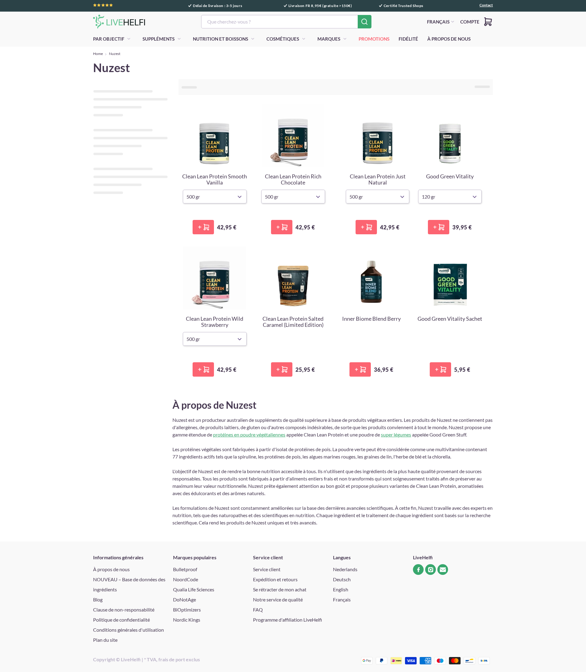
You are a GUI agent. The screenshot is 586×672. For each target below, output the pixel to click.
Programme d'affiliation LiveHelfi (287, 620)
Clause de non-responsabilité (123, 609)
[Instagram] (430, 569)
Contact (486, 5)
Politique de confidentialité (121, 620)
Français (342, 599)
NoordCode (185, 579)
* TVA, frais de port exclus (172, 659)
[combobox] (286, 21)
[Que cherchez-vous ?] (364, 21)
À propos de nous (111, 569)
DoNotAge (184, 599)
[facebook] (418, 569)
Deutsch (342, 579)
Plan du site (105, 640)
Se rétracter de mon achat (279, 589)
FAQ (258, 609)
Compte (469, 21)
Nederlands (345, 569)
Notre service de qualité (278, 599)
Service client (266, 569)
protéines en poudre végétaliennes (249, 434)
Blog (98, 599)
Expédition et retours (275, 579)
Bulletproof (185, 569)
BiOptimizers (187, 609)
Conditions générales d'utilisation (128, 630)
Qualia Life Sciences (193, 589)
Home (98, 53)
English (340, 589)
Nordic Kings (186, 620)
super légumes (396, 434)
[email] (442, 569)
